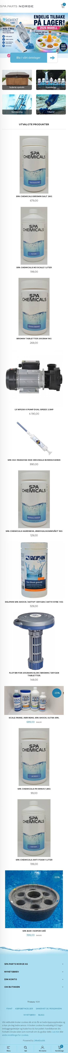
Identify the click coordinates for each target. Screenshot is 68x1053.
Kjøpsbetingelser (24, 1009)
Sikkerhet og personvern (49, 1009)
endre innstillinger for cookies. (15, 1035)
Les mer (55, 1031)
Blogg (41, 1015)
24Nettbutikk (39, 1040)
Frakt (9, 1009)
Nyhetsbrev (29, 1015)
